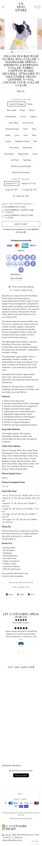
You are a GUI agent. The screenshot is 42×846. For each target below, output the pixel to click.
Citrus (23, 116)
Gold (25, 129)
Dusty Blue (13, 122)
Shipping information (21, 583)
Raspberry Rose (22, 141)
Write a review (21, 775)
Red (35, 141)
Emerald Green (12, 129)
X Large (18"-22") (29, 189)
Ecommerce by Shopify (24, 818)
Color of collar (21, 100)
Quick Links (20, 799)
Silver (35, 154)
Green (8, 135)
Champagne (10, 116)
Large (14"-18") (11, 189)
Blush (22, 110)
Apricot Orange (16, 104)
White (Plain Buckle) (21, 172)
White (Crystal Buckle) (21, 166)
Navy (34, 135)
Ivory (17, 135)
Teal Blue (27, 160)
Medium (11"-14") (29, 183)
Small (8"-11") (11, 183)
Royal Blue (9, 154)
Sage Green (23, 154)
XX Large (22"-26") (21, 196)
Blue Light (11, 110)
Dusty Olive (28, 122)
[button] (19, 652)
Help (20, 794)
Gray (34, 129)
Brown (32, 110)
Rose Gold (27, 147)
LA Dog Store (21, 7)
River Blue (14, 147)
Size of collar (21, 179)
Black (30, 104)
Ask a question (21, 587)
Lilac (26, 135)
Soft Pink (15, 160)
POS (11, 818)
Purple (8, 141)
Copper (33, 116)
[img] (21, 620)
